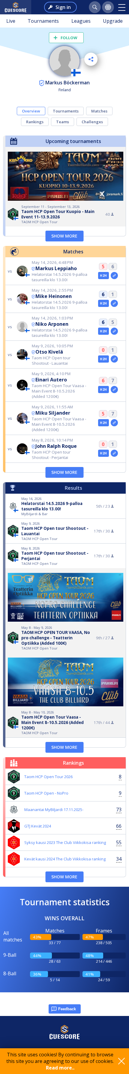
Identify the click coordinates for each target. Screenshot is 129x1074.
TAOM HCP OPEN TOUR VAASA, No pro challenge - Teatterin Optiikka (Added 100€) (55, 638)
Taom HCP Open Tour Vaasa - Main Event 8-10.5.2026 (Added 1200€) (52, 722)
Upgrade (113, 21)
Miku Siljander (52, 413)
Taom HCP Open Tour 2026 (48, 776)
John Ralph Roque (56, 446)
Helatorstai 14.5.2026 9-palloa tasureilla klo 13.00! (51, 506)
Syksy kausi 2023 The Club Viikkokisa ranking (65, 842)
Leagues (81, 21)
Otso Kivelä (49, 352)
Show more (64, 236)
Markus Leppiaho (56, 268)
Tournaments (43, 21)
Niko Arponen (51, 324)
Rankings (35, 121)
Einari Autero (51, 379)
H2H (103, 275)
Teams (62, 121)
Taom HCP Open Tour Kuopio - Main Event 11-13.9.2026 (57, 214)
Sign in (63, 7)
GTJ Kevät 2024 (37, 826)
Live (10, 21)
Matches (99, 111)
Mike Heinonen (53, 296)
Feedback (67, 1009)
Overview (31, 111)
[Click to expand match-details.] (114, 275)
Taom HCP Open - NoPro (46, 793)
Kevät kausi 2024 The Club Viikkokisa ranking (65, 859)
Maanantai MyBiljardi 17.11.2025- (53, 809)
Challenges (92, 121)
